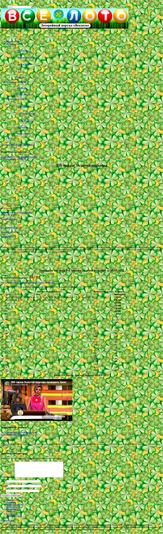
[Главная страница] (9, 39)
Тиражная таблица (9, 219)
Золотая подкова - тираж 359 (14, 159)
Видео (3, 223)
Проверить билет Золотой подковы (16, 212)
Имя (3, 481)
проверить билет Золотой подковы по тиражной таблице (29, 282)
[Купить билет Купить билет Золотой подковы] (14, 265)
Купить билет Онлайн (10, 232)
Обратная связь (7, 520)
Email (4, 486)
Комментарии (7, 236)
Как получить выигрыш (11, 228)
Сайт (3, 491)
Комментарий (8, 477)
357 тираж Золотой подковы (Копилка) (19, 157)
